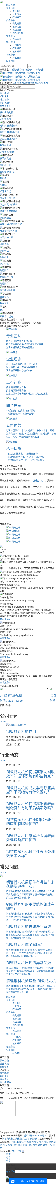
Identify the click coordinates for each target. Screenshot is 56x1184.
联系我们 (10, 60)
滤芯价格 (4, 263)
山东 (30, 1144)
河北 (14, 1141)
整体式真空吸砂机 (8, 211)
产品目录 (16, 57)
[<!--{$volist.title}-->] (16, 724)
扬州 (15, 1144)
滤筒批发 (4, 257)
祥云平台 (16, 1150)
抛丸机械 (16, 23)
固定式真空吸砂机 (8, 204)
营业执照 (16, 14)
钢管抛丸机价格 (7, 151)
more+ (3, 721)
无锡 (28, 1141)
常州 (38, 1141)
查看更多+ (5, 105)
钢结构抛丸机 (26, 69)
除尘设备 (16, 29)
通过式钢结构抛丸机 (10, 132)
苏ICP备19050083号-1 (35, 1135)
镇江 (20, 1144)
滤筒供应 (4, 250)
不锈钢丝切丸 (6, 316)
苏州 (43, 1141)
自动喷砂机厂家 (7, 171)
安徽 (25, 1144)
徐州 (33, 1141)
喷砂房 (3, 178)
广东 (50, 1144)
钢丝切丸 (4, 303)
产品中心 (10, 20)
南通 (48, 1141)
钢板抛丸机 (14, 69)
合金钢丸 (4, 296)
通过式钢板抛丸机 (8, 125)
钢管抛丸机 (38, 69)
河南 (35, 1144)
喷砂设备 (16, 26)
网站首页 (10, 4)
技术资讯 (16, 51)
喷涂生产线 (5, 191)
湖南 (45, 1144)
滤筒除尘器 (5, 217)
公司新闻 (16, 45)
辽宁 (23, 1141)
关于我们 (10, 7)
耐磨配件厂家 (6, 276)
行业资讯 (16, 48)
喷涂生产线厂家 (7, 197)
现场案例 (16, 38)
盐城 (10, 1144)
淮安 (5, 1144)
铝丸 (2, 309)
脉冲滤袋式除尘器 (8, 230)
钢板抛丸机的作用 (21, 731)
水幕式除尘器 (6, 237)
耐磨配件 (4, 270)
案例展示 (10, 35)
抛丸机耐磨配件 (7, 290)
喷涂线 (3, 184)
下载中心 (10, 54)
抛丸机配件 (17, 32)
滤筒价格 (4, 243)
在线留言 (16, 17)
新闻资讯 (10, 42)
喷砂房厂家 (5, 164)
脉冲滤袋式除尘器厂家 (11, 224)
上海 (18, 1141)
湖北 (40, 1144)
